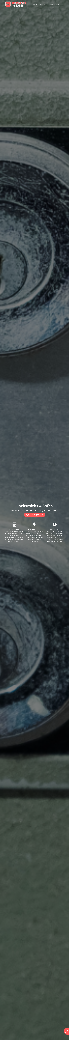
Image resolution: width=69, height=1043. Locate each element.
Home (35, 4)
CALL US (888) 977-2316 (35, 515)
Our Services (42, 4)
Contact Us (59, 4)
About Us (52, 4)
